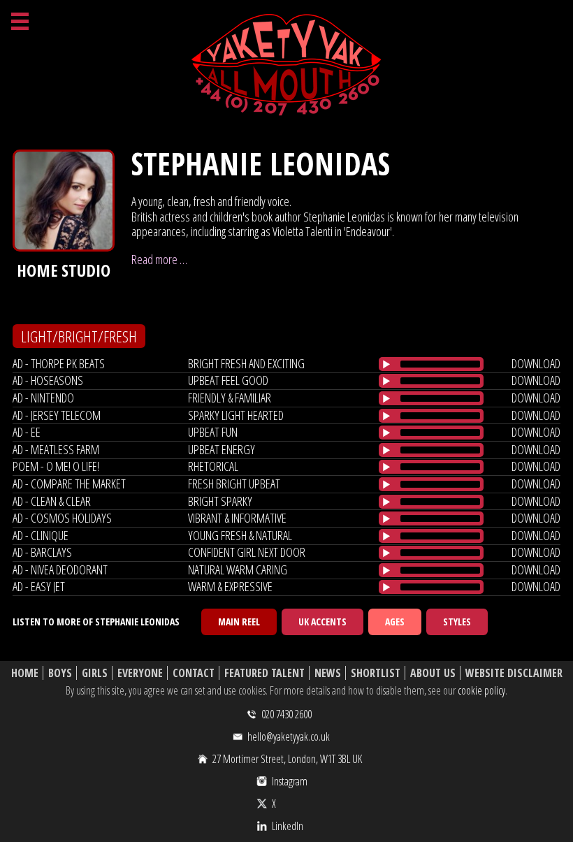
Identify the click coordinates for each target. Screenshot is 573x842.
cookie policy (481, 690)
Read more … (159, 259)
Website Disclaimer (514, 673)
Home (24, 673)
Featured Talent (264, 673)
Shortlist (375, 673)
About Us (433, 673)
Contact (194, 673)
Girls (95, 673)
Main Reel (239, 621)
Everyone (140, 673)
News (327, 673)
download (536, 363)
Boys (60, 673)
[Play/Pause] (386, 364)
